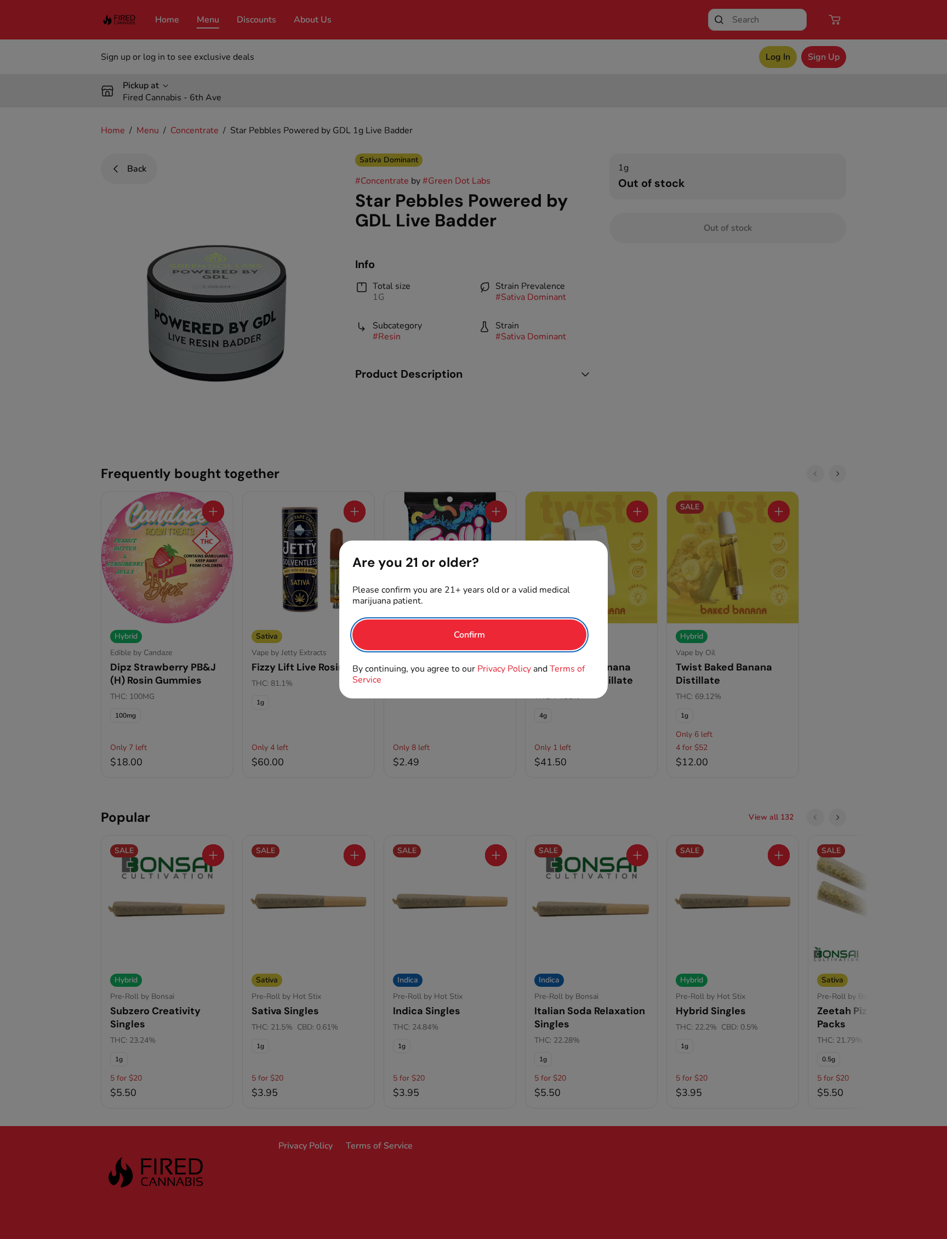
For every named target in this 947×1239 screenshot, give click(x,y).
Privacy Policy (504, 669)
